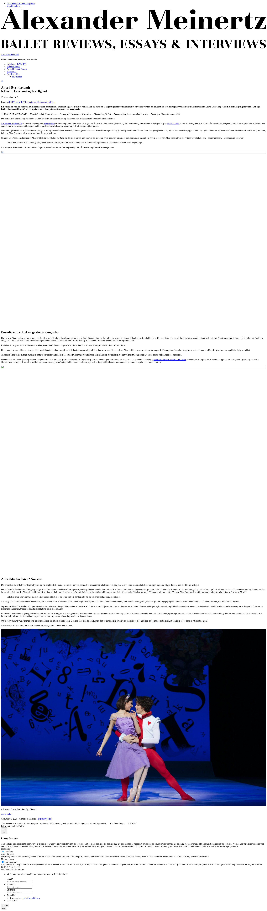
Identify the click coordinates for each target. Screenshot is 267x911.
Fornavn (11, 884)
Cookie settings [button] (117, 823)
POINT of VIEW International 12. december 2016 (31, 102)
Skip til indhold (13, 6)
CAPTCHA (12, 900)
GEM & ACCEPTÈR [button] (10, 867)
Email (10, 879)
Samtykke (12, 895)
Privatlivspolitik (45, 819)
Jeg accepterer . (25, 898)
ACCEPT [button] (131, 823)
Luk (3, 908)
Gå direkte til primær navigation (21, 3)
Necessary (8, 851)
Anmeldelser (6, 814)
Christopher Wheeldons (11, 123)
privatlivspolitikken (31, 898)
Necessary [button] (5, 849)
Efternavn (11, 890)
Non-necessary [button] (7, 859)
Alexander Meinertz (10, 54)
